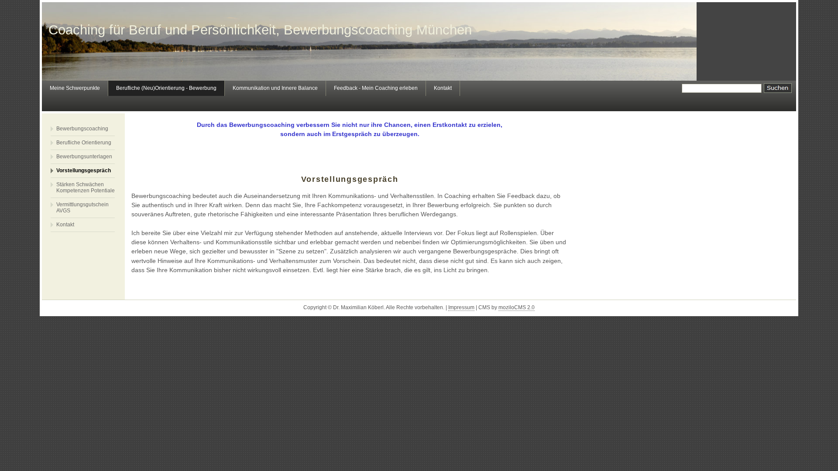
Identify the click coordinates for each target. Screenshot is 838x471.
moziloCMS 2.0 (516, 307)
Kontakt (443, 88)
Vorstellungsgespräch (83, 170)
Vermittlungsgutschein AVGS (82, 207)
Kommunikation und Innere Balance (275, 88)
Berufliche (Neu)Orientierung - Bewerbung (166, 88)
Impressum (461, 307)
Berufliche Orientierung (83, 143)
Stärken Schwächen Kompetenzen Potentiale (85, 187)
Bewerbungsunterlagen (84, 157)
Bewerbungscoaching (82, 129)
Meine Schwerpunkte (75, 88)
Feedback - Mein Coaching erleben (376, 88)
